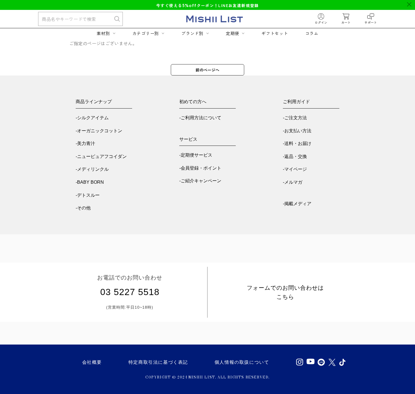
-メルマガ (292, 182)
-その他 (83, 207)
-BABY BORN (90, 182)
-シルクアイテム (92, 117)
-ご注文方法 (295, 117)
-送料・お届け (297, 143)
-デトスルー (88, 195)
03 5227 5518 (130, 292)
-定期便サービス (195, 155)
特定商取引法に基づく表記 (158, 362)
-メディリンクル (92, 169)
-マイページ (295, 169)
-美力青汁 (85, 143)
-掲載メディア (297, 203)
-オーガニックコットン (99, 130)
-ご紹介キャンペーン (200, 180)
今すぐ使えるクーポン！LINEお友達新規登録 (207, 5)
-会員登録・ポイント (200, 168)
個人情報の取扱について (242, 362)
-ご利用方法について (200, 117)
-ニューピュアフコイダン (101, 156)
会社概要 (92, 362)
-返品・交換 (295, 156)
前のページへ (207, 70)
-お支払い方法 (297, 130)
